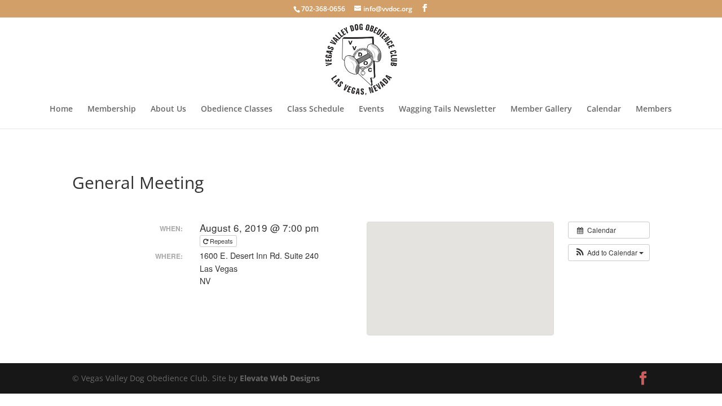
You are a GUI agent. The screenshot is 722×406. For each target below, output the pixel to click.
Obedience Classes (236, 109)
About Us (168, 109)
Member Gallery (541, 109)
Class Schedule (315, 109)
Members (654, 109)
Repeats (221, 240)
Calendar (604, 109)
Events (371, 109)
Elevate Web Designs (280, 378)
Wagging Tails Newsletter (447, 109)
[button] (609, 253)
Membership (111, 109)
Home (61, 109)
